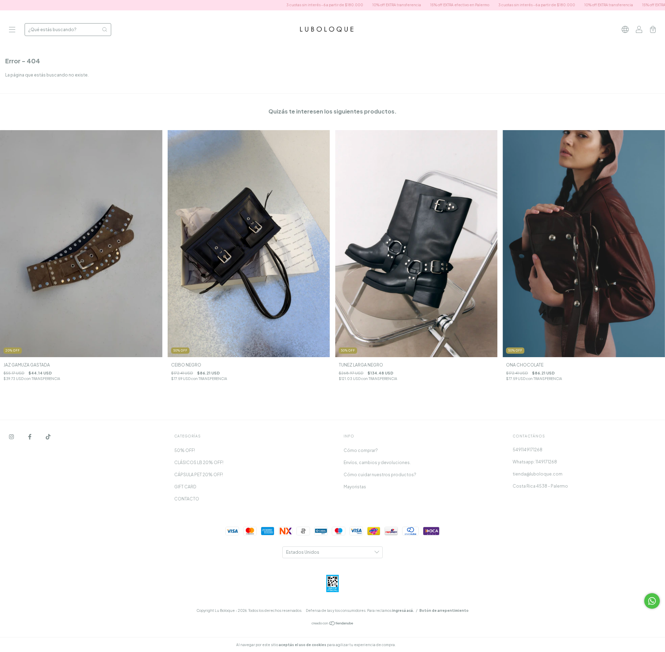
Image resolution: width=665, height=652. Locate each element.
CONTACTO (186, 498)
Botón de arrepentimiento (444, 610)
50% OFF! (184, 450)
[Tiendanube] (332, 624)
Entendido (415, 644)
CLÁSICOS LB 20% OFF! (198, 462)
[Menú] (12, 30)
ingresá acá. (403, 610)
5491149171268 (527, 449)
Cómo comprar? (361, 450)
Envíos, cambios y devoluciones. (377, 462)
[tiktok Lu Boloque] (48, 437)
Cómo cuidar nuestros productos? (380, 474)
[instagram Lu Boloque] (11, 437)
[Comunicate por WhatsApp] (652, 601)
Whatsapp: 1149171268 (535, 461)
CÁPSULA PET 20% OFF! (198, 474)
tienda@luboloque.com (537, 474)
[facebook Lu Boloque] (30, 437)
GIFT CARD (185, 486)
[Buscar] (104, 29)
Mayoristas (355, 486)
